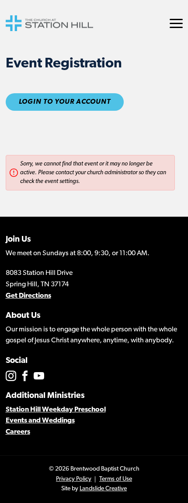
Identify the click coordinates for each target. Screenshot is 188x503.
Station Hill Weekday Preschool (56, 409)
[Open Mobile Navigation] (176, 23)
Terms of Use (115, 479)
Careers (18, 432)
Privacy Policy (73, 479)
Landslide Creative (103, 488)
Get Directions (28, 295)
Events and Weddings (40, 420)
